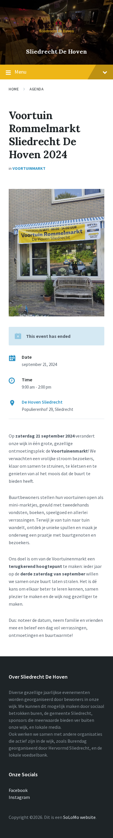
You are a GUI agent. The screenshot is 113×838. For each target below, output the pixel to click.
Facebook (18, 790)
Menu (20, 71)
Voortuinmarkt (28, 168)
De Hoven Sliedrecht (42, 402)
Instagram (19, 797)
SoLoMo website (79, 817)
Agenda (36, 89)
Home (14, 89)
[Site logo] (56, 42)
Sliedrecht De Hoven (56, 51)
